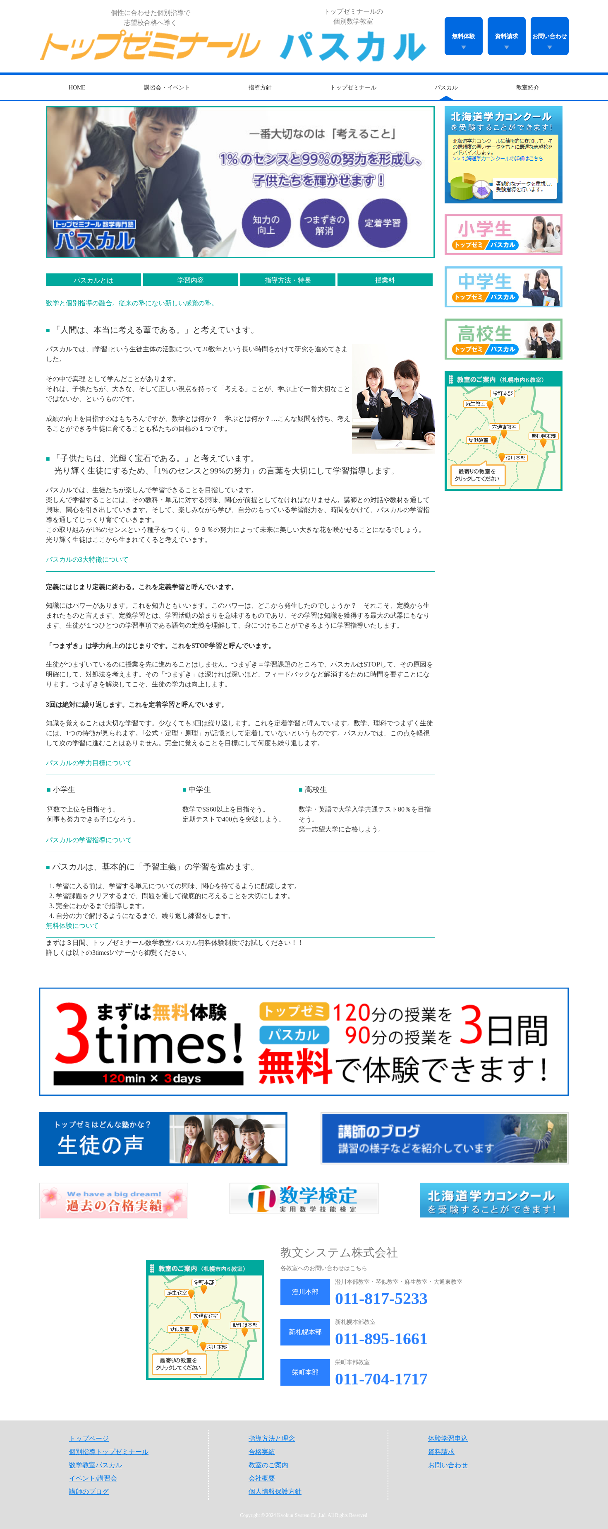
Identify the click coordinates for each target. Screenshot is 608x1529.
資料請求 (506, 36)
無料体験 (463, 36)
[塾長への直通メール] (163, 1139)
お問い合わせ (549, 36)
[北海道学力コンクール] (494, 1201)
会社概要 (262, 1478)
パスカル (446, 88)
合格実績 (262, 1451)
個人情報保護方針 (275, 1491)
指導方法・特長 (288, 280)
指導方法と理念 (272, 1438)
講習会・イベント (167, 88)
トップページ (89, 1438)
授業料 (385, 280)
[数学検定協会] (304, 1201)
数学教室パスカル (95, 1465)
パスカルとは (93, 280)
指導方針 (260, 88)
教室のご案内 (268, 1465)
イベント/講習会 (93, 1478)
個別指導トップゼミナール (108, 1451)
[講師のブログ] (445, 1139)
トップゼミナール (353, 88)
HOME (77, 88)
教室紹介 (527, 88)
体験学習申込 (448, 1438)
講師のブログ (89, 1491)
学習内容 (190, 280)
